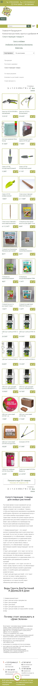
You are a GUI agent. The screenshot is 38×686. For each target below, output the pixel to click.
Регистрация (18, 4)
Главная (5, 31)
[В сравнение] (17, 116)
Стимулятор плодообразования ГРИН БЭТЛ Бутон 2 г (27, 278)
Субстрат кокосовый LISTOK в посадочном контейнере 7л (8, 443)
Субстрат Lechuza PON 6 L (27, 359)
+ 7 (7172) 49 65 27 (28, 2)
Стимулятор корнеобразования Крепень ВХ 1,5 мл (8, 278)
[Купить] (14, 116)
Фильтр (3, 18)
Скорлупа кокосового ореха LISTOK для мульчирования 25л (26, 140)
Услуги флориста (9, 81)
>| (30, 88)
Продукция (19, 31)
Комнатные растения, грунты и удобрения (19, 34)
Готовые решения (10, 73)
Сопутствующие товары (12, 37)
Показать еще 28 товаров (19, 480)
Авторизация (29, 4)
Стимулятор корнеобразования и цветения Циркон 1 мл (26, 251)
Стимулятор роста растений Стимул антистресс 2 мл (8, 306)
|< (8, 88)
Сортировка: (8, 53)
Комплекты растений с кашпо (14, 77)
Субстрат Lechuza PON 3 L (10, 359)
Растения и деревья (10, 64)
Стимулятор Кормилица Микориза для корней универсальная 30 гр (9, 251)
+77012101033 (14, 2)
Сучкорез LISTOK (24, 442)
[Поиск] (28, 26)
